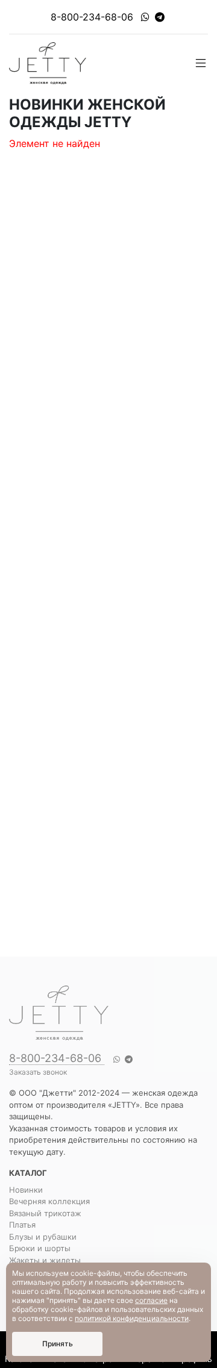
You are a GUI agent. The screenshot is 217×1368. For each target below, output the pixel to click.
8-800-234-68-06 (92, 17)
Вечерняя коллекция (49, 1201)
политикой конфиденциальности (132, 1318)
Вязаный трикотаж (45, 1213)
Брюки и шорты (40, 1248)
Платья (22, 1224)
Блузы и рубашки (43, 1237)
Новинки (26, 1190)
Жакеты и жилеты (45, 1260)
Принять (57, 1343)
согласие (151, 1300)
